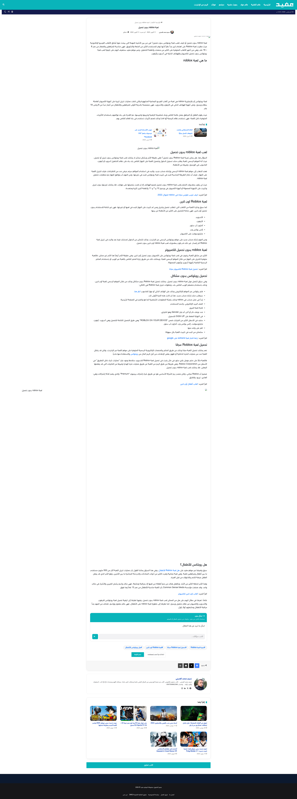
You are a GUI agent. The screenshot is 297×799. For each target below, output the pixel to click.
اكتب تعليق (148, 765)
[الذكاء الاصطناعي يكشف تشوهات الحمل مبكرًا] (200, 132)
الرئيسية (267, 5)
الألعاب (152, 23)
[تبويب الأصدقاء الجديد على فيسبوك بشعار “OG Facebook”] (160, 132)
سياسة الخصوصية (153, 795)
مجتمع (221, 5)
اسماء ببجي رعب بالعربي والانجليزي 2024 (164, 723)
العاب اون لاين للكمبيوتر (188, 594)
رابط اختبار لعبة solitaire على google (182, 338)
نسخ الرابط (137, 655)
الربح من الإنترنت (201, 5)
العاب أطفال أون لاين (189, 384)
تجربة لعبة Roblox (197, 648)
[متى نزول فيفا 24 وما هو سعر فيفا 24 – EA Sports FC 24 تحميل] (133, 713)
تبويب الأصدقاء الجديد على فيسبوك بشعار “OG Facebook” (143, 133)
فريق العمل (164, 795)
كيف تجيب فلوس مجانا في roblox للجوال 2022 (178, 195)
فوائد (213, 5)
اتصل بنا (171, 795)
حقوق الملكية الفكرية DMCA (138, 795)
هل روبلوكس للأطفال (133, 648)
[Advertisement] (148, 80)
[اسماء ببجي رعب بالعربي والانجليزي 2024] (163, 713)
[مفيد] (284, 4)
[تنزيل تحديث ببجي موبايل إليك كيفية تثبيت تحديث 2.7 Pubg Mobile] (193, 739)
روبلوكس (134, 354)
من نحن (125, 795)
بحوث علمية (232, 5)
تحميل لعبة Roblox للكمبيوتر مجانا (183, 269)
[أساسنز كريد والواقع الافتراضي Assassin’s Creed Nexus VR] (163, 739)
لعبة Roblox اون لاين (154, 648)
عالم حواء (244, 5)
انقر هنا (137, 291)
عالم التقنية (255, 5)
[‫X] (187, 688)
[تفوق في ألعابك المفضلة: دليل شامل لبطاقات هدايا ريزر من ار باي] (193, 713)
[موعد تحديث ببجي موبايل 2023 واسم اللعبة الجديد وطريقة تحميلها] (103, 713)
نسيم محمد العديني (164, 32)
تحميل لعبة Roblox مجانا (176, 648)
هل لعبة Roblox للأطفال (169, 570)
